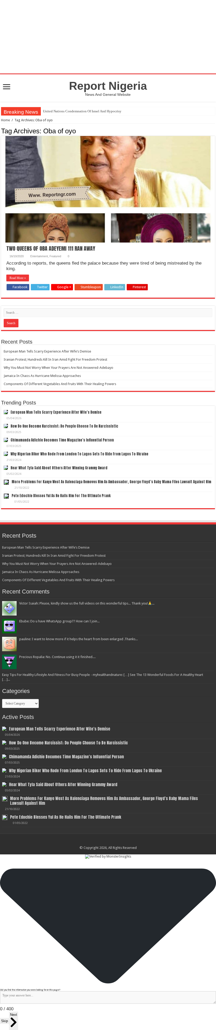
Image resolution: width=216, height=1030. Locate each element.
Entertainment (39, 256)
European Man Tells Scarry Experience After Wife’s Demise (47, 351)
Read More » (17, 278)
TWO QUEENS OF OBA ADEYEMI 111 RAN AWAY (50, 248)
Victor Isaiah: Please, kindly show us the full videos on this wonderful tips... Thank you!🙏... (86, 603)
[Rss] (108, 841)
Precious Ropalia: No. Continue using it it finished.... (57, 657)
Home (5, 120)
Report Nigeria (108, 86)
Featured (55, 256)
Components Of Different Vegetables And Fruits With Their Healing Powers (60, 384)
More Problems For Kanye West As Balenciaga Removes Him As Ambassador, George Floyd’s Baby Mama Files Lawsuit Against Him (111, 481)
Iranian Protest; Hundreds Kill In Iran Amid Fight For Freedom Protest (55, 359)
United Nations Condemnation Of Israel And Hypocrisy (82, 111)
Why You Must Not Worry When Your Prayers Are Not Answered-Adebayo (58, 368)
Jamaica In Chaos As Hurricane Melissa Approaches (42, 376)
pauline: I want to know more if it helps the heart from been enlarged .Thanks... (78, 639)
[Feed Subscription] (213, 131)
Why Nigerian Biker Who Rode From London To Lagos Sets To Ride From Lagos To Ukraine (79, 453)
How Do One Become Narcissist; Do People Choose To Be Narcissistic (64, 426)
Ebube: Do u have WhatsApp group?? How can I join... (59, 621)
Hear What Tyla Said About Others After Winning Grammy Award (59, 467)
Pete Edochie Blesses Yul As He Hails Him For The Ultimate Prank (61, 495)
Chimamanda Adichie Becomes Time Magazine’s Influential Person (62, 440)
